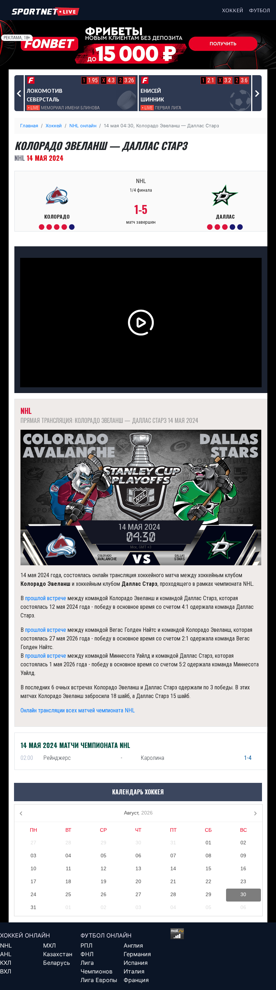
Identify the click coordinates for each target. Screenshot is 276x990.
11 (68, 868)
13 (138, 868)
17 (33, 881)
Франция (136, 980)
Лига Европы (98, 980)
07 (173, 855)
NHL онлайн (82, 125)
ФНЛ (86, 954)
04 (68, 855)
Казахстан (57, 954)
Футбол (259, 10)
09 (243, 855)
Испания (136, 962)
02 (243, 842)
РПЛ (86, 945)
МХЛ (49, 945)
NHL (6, 945)
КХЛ (5, 962)
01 (208, 842)
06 (138, 855)
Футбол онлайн (106, 935)
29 (103, 842)
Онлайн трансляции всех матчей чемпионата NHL (77, 710)
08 (208, 855)
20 (138, 881)
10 (33, 868)
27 (33, 842)
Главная (29, 125)
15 (208, 868)
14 (173, 868)
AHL (6, 954)
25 (68, 894)
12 (103, 868)
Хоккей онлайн (25, 935)
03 (33, 855)
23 (243, 881)
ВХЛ (5, 971)
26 (103, 894)
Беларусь (56, 962)
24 (33, 894)
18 (68, 881)
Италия (134, 971)
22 (208, 881)
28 (68, 842)
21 (173, 881)
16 (243, 868)
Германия (137, 954)
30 (138, 842)
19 (103, 881)
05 (103, 855)
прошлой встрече (45, 598)
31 (173, 842)
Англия (133, 945)
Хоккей (232, 10)
